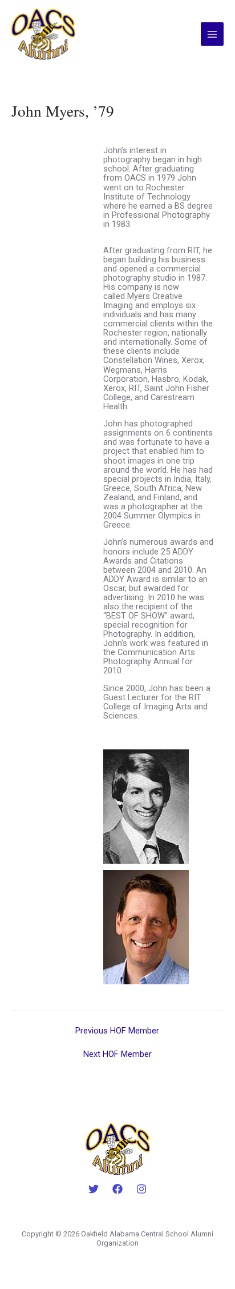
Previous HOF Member (117, 1031)
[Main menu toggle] (212, 33)
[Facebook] (117, 1189)
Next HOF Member (117, 1054)
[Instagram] (141, 1189)
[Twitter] (93, 1189)
